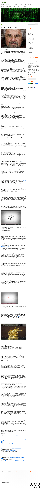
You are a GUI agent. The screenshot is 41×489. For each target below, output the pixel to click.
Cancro (25, 4)
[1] (1, 435)
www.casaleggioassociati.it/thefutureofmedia (8, 183)
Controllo (29, 4)
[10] (4, 250)
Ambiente (12, 4)
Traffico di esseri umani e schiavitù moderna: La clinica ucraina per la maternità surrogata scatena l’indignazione (34, 62)
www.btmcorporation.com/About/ (17, 456)
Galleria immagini (30, 474)
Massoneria (10, 6)
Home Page (2, 4)
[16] (24, 404)
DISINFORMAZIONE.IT (6, 1)
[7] (7, 125)
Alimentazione (7, 4)
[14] (1, 457)
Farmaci (7, 6)
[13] (18, 316)
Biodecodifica (20, 4)
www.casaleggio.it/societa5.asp (16, 447)
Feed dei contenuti (16, 474)
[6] (5, 123)
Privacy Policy (29, 478)
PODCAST (30, 55)
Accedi (15, 473)
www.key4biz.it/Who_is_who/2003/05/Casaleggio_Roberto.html (14, 445)
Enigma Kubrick (30, 74)
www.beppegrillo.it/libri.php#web (16, 435)
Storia (25, 6)
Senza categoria (31, 49)
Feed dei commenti (16, 475)
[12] (9, 283)
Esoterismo (2, 6)
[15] (1, 459)
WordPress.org (16, 476)
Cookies (29, 473)
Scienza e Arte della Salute (31, 479)
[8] (21, 161)
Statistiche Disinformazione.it (31, 480)
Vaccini (29, 52)
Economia (34, 4)
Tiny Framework (5, 482)
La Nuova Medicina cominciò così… (32, 72)
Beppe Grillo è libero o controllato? (9, 27)
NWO (14, 6)
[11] (25, 258)
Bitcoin (29, 35)
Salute (22, 6)
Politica (18, 6)
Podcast (29, 6)
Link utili (29, 476)
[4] (11, 102)
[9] (1, 449)
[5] (17, 109)
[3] (12, 99)
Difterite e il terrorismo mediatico (32, 59)
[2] (17, 91)
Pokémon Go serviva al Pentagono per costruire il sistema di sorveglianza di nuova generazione (33, 66)
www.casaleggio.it (23, 180)
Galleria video (29, 475)
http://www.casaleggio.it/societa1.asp (17, 443)
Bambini (16, 4)
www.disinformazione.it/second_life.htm (10, 452)
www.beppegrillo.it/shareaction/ (16, 448)
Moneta (29, 44)
